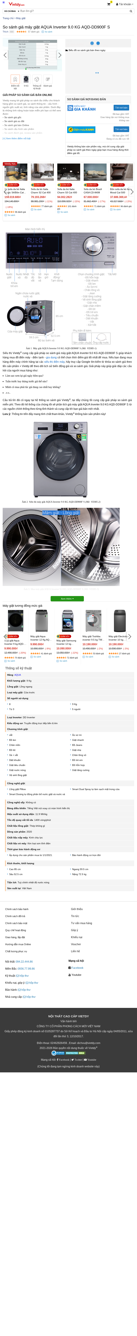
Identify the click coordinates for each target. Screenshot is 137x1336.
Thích (5, 31)
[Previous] (5, 55)
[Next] (59, 55)
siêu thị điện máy (54, 361)
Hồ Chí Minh (80, 40)
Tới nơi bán (121, 107)
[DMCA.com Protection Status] (75, 1053)
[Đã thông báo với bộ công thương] (57, 1053)
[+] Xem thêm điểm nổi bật (17, 138)
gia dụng (51, 357)
